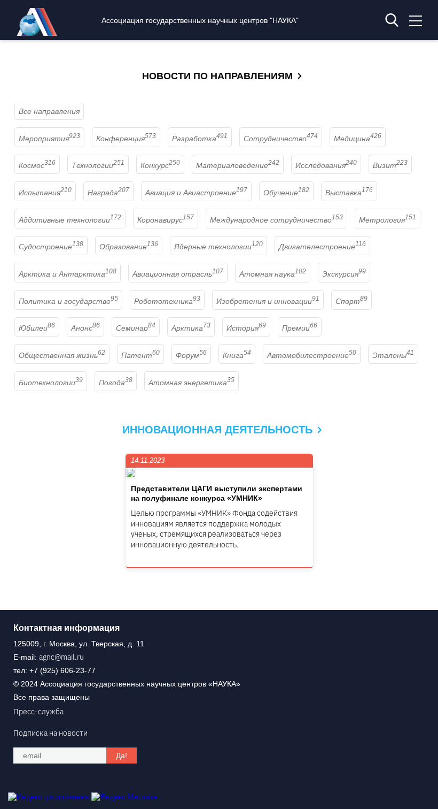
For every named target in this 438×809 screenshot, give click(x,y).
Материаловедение (237, 165)
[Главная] (39, 33)
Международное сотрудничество (276, 220)
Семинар (135, 328)
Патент (140, 355)
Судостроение (51, 246)
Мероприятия (49, 138)
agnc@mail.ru (61, 657)
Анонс (85, 328)
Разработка (200, 138)
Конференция (126, 138)
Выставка (349, 192)
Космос (37, 165)
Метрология (387, 220)
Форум (191, 355)
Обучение (286, 192)
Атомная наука (272, 274)
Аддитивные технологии (70, 220)
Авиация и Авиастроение (196, 192)
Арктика (190, 328)
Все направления (49, 111)
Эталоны (393, 355)
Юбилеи (37, 328)
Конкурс (160, 165)
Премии (299, 328)
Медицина (357, 138)
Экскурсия (344, 274)
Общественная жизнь (62, 355)
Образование (128, 246)
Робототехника (167, 301)
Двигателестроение (322, 246)
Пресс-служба (38, 711)
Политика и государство (68, 301)
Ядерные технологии (218, 246)
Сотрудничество (281, 138)
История (246, 328)
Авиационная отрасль (177, 274)
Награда (108, 192)
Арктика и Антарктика (67, 274)
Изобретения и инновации (267, 301)
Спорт (351, 301)
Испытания (45, 192)
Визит (390, 165)
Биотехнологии (51, 382)
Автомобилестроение (311, 355)
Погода (115, 382)
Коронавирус (165, 220)
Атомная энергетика (191, 382)
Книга (237, 355)
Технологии (98, 165)
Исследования (326, 165)
